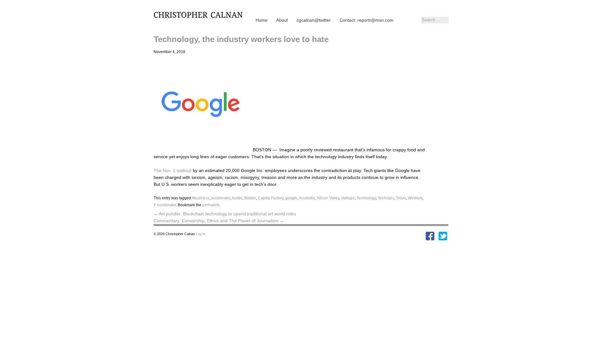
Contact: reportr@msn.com (366, 20)
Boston (250, 198)
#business (200, 198)
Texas (401, 198)
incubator (307, 198)
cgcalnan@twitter (314, 20)
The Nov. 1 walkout (173, 170)
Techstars (386, 198)
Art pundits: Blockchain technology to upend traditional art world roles (225, 213)
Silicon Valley (328, 198)
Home (261, 20)
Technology (366, 198)
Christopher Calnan (201, 14)
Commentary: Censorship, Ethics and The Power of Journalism (219, 220)
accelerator (220, 198)
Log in (200, 234)
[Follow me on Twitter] (442, 239)
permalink (210, 205)
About (282, 20)
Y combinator (165, 205)
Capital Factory (270, 198)
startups (348, 198)
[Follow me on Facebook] (430, 239)
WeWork (415, 198)
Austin (237, 198)
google (291, 198)
